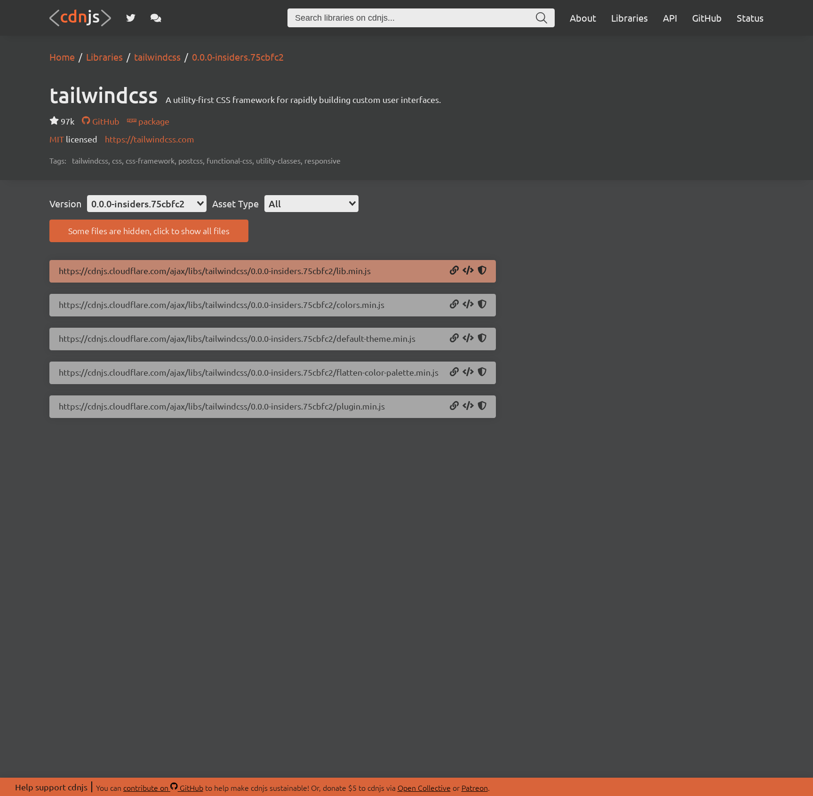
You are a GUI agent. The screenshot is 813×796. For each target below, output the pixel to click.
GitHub (707, 18)
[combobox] (147, 203)
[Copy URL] (454, 271)
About (583, 18)
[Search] (541, 18)
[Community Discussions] (156, 17)
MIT (57, 139)
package (152, 121)
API (670, 18)
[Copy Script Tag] (468, 271)
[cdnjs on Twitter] (131, 17)
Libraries (629, 18)
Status (750, 18)
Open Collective (424, 787)
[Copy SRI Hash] (482, 271)
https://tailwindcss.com (149, 139)
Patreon (475, 787)
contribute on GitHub (163, 787)
